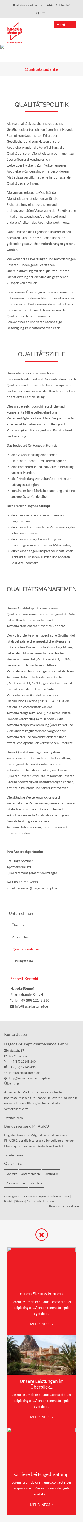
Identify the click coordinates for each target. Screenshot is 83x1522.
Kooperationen (16, 1183)
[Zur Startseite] (15, 32)
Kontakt (11, 1174)
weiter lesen (14, 1118)
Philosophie (20, 937)
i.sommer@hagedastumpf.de (36, 888)
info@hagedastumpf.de (29, 5)
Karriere (36, 1183)
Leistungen (51, 1174)
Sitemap (20, 1201)
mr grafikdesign (70, 1206)
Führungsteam (22, 961)
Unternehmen (30, 1174)
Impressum (49, 1201)
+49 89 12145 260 (59, 5)
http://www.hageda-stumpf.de (29, 1078)
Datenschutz (33, 1201)
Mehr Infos (40, 1324)
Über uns (18, 925)
